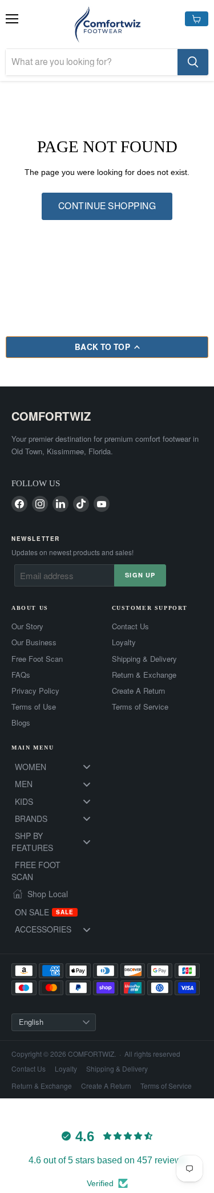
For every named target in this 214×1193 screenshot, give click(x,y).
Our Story (27, 626)
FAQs (20, 675)
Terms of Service (140, 707)
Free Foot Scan (37, 659)
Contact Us (130, 626)
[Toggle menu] (86, 767)
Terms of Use (33, 707)
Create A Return (138, 691)
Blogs (20, 723)
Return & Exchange (144, 675)
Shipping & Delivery (144, 659)
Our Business (33, 642)
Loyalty (124, 642)
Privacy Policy (35, 691)
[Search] (192, 62)
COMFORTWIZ (51, 415)
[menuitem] (57, 766)
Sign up (140, 575)
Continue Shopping (107, 206)
